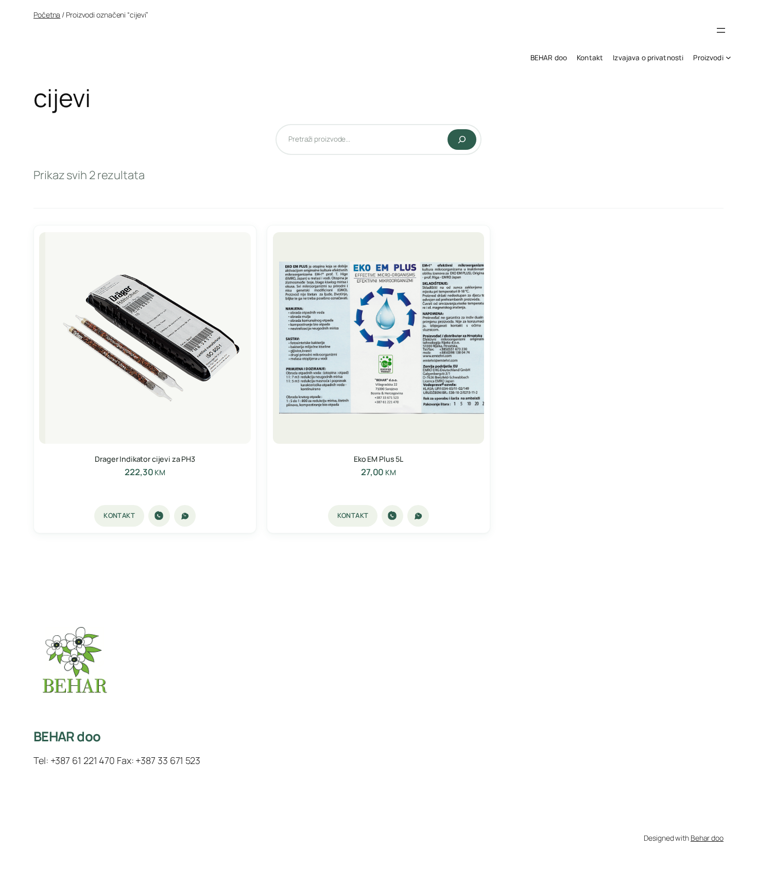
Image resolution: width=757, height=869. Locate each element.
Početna (46, 15)
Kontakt (119, 515)
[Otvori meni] (721, 30)
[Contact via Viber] (159, 516)
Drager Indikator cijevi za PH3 (145, 459)
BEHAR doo (66, 736)
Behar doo (707, 838)
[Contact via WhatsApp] (185, 516)
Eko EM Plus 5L (378, 459)
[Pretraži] (462, 139)
